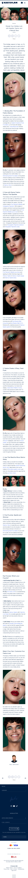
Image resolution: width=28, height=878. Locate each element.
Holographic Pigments (8, 206)
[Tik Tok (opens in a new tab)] (17, 806)
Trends (14, 23)
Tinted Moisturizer (13, 126)
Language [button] (4, 790)
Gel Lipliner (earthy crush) (14, 469)
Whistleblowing (21, 869)
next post (23, 778)
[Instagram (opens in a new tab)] (11, 806)
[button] (22, 2)
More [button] (5, 837)
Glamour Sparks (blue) (10, 277)
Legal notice (13, 870)
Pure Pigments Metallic (16, 204)
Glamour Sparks (7, 276)
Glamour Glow (7, 185)
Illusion (6, 440)
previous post (5, 778)
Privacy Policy (6, 869)
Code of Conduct (13, 869)
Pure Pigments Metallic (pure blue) (11, 272)
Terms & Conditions (17, 867)
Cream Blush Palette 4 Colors (14, 387)
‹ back (3, 6)
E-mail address (6, 822)
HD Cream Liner (11, 591)
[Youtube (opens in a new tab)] (14, 806)
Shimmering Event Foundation (10, 175)
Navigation (25, 2)
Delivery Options (9, 867)
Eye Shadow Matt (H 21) (17, 323)
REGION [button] (3, 786)
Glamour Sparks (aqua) (18, 276)
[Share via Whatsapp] (18, 35)
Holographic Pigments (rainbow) (16, 225)
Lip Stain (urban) (12, 473)
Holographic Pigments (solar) (12, 226)
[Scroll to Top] (14, 876)
